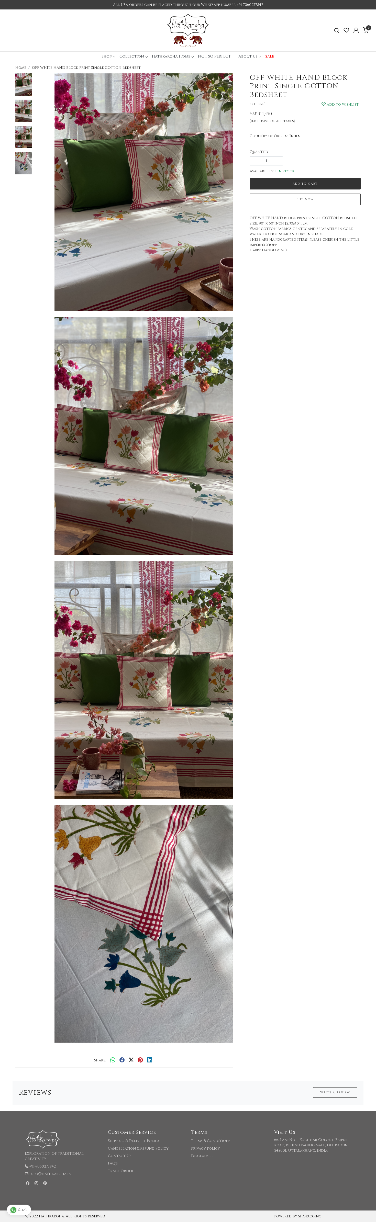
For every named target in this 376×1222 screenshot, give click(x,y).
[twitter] (131, 1060)
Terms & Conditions (210, 1140)
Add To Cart (305, 184)
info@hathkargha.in (50, 1173)
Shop (107, 56)
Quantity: (259, 151)
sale (269, 56)
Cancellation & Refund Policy (138, 1148)
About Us (248, 56)
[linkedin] (149, 1060)
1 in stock (284, 171)
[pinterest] (140, 1060)
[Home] (188, 30)
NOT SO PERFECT (214, 56)
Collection (131, 56)
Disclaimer (202, 1155)
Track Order (120, 1171)
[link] (336, 30)
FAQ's (113, 1163)
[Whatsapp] (112, 1060)
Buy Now (305, 199)
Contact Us (119, 1155)
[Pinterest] (45, 1183)
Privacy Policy (205, 1148)
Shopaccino (310, 1216)
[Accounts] (356, 30)
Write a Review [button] (335, 1092)
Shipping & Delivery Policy (134, 1140)
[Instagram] (36, 1183)
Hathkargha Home (171, 56)
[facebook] (122, 1060)
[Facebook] (27, 1183)
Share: (100, 1060)
